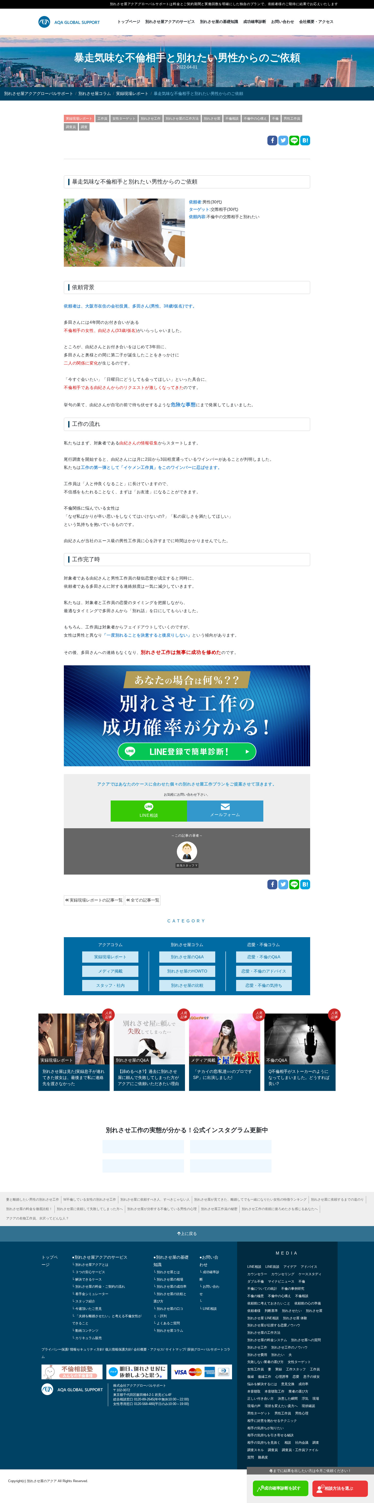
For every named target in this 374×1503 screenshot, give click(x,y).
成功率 (303, 1384)
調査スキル (255, 1450)
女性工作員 (255, 1369)
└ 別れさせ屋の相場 (168, 1279)
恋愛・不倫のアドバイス (263, 971)
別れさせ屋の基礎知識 (219, 21)
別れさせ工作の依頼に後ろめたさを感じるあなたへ (280, 1209)
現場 (315, 1398)
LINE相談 (149, 815)
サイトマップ (175, 1349)
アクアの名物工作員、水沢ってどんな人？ (37, 1218)
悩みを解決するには (262, 1384)
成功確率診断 (254, 21)
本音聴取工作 (274, 1391)
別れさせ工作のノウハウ (289, 1347)
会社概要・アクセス (316, 21)
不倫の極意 (255, 1296)
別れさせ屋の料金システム (267, 1340)
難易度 (263, 1457)
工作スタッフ (296, 1369)
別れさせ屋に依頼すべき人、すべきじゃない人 (155, 1199)
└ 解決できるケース (87, 1279)
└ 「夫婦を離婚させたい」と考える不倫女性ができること (106, 1319)
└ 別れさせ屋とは (166, 1272)
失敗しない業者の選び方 (265, 1362)
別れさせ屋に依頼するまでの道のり (337, 1199)
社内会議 (301, 1442)
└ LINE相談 (208, 1309)
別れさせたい (292, 1311)
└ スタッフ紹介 (83, 1301)
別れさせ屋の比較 (187, 985)
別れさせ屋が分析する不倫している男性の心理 (162, 1209)
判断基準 (271, 1311)
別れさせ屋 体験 (295, 1318)
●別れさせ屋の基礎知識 (171, 1261)
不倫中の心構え (255, 118)
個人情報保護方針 (118, 1349)
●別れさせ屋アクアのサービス (99, 1257)
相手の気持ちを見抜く (263, 1442)
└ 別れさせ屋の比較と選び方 (169, 1297)
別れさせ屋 (212, 118)
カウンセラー (257, 1274)
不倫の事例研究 (292, 1288)
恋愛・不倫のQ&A (263, 957)
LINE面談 (272, 1267)
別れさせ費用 (257, 1355)
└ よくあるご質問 (166, 1323)
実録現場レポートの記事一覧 (96, 900)
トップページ (128, 21)
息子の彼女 (311, 1377)
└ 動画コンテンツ (85, 1330)
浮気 (305, 1398)
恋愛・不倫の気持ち (264, 985)
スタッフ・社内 (110, 985)
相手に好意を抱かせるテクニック (272, 1421)
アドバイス (309, 1267)
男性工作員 (292, 118)
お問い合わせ (282, 21)
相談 (287, 1442)
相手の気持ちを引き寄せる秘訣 (270, 1435)
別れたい (277, 1355)
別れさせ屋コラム (94, 93)
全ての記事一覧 (144, 900)
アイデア (290, 1267)
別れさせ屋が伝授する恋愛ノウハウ (273, 1325)
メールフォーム (225, 814)
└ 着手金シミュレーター (90, 1294)
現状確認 (308, 1406)
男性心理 (301, 1413)
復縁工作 (264, 1377)
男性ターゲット (258, 1413)
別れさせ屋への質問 (306, 1340)
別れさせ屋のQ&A (187, 957)
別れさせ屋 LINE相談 (263, 1318)
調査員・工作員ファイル (300, 1450)
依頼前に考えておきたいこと (268, 1303)
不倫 (275, 118)
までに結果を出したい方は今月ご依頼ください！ (310, 1471)
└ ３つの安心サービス (88, 1272)
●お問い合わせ (208, 1261)
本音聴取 (254, 1391)
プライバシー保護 (54, 1349)
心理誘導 (282, 1377)
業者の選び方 (298, 1391)
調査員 (71, 127)
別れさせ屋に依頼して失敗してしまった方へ (90, 1209)
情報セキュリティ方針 (86, 1349)
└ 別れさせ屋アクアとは (90, 1265)
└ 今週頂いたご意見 (87, 1309)
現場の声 (254, 1406)
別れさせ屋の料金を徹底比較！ (29, 1209)
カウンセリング (282, 1274)
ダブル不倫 (255, 1281)
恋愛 (296, 1377)
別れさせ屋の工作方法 (182, 118)
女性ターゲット (124, 118)
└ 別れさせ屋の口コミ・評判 (168, 1312)
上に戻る (189, 1233)
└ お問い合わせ (209, 1290)
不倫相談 (232, 118)
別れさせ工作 (151, 118)
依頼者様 (254, 1311)
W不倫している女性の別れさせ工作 (89, 1199)
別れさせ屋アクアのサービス (170, 21)
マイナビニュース (281, 1281)
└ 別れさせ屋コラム (168, 1330)
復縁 (250, 1377)
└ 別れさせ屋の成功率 (169, 1286)
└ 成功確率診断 (209, 1275)
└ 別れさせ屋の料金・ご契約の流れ (98, 1286)
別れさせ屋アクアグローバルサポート (38, 93)
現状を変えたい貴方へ (281, 1406)
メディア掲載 (110, 971)
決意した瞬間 (288, 1398)
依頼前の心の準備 (307, 1303)
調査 (84, 127)
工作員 (102, 118)
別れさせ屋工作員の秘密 (219, 1209)
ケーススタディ (310, 1274)
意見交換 (287, 1384)
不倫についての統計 (262, 1288)
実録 (278, 1369)
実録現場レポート (132, 93)
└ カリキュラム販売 (87, 1338)
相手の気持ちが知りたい (265, 1428)
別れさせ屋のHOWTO (187, 971)
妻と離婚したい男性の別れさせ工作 (32, 1199)
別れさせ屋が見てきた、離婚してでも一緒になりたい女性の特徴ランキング (250, 1199)
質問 (250, 1457)
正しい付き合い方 (260, 1398)
